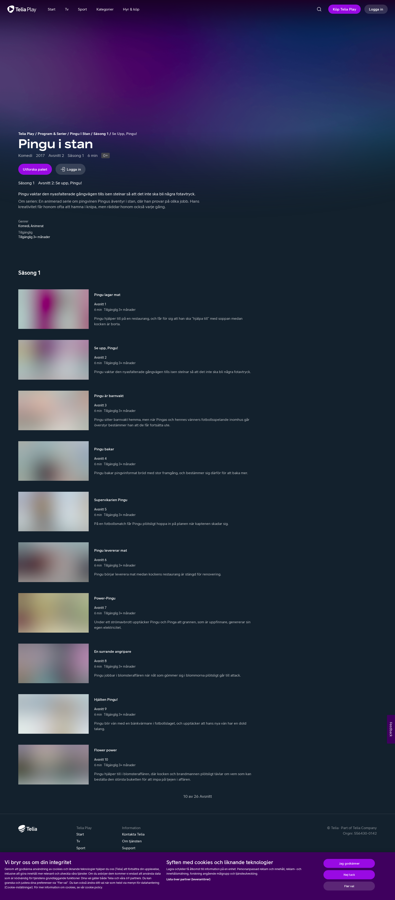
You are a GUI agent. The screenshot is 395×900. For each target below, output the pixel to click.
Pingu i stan (80, 134)
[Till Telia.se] (27, 828)
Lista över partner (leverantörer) (188, 879)
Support (128, 848)
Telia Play (26, 134)
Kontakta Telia (133, 834)
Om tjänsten (132, 841)
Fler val (349, 886)
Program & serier (52, 134)
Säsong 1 (101, 134)
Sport (80, 848)
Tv (78, 841)
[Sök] (319, 9)
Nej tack (349, 874)
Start (80, 834)
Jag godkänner (349, 863)
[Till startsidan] (21, 9)
